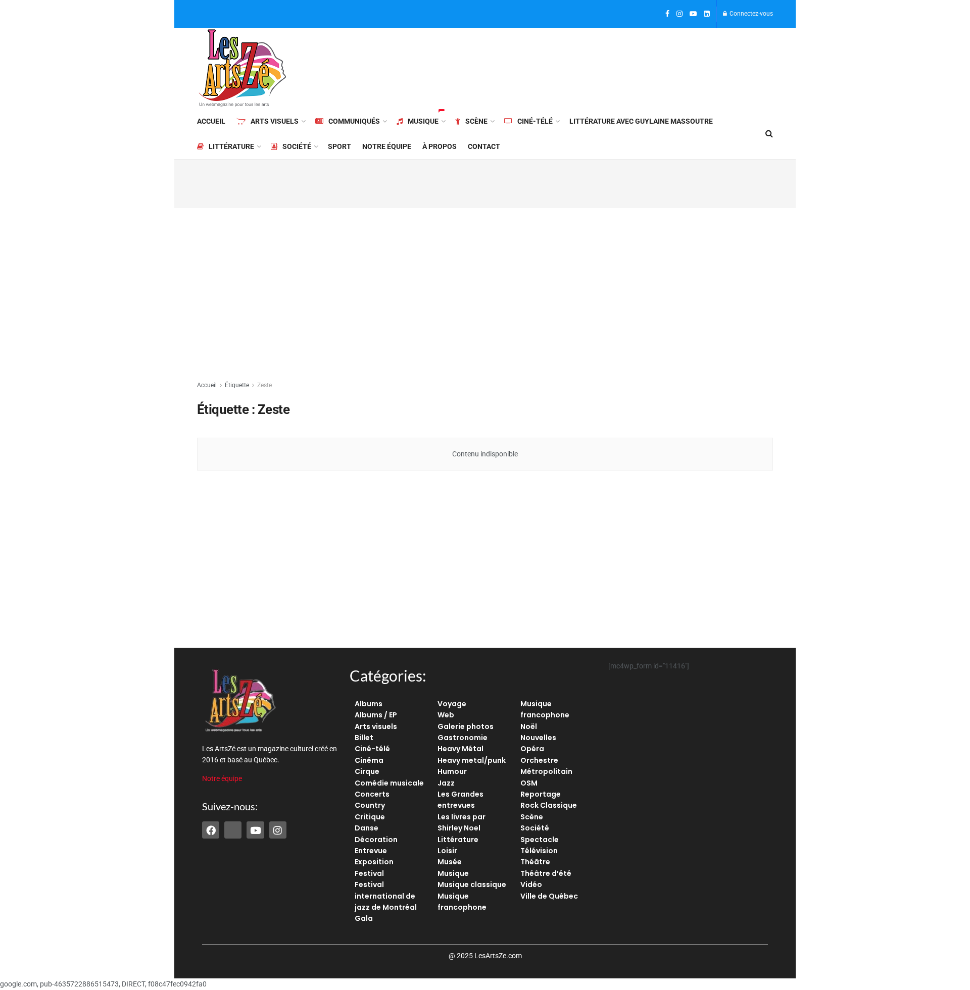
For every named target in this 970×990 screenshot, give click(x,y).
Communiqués (354, 121)
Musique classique (472, 884)
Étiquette (237, 385)
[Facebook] (210, 830)
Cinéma (369, 760)
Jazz (446, 783)
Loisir (447, 851)
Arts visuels (275, 121)
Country (370, 805)
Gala (364, 918)
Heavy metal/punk (472, 760)
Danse (366, 828)
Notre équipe (386, 146)
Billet (364, 738)
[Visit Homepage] (242, 68)
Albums (368, 704)
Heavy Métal (460, 749)
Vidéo (531, 884)
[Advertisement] (589, 66)
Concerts (372, 794)
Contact (484, 146)
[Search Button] (769, 133)
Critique (370, 817)
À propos (439, 146)
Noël (528, 726)
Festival (369, 873)
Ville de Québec (549, 896)
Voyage (452, 704)
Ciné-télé (535, 121)
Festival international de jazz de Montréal (386, 895)
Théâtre (535, 862)
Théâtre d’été (545, 873)
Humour (452, 771)
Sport (339, 146)
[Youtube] (255, 830)
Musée (450, 862)
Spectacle (539, 840)
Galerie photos (466, 726)
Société (296, 146)
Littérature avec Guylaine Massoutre (641, 121)
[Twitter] (232, 830)
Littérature (231, 146)
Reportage (540, 794)
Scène (476, 121)
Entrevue (371, 851)
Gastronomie (463, 738)
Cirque (367, 771)
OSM (529, 783)
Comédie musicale (389, 783)
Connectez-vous (750, 13)
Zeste (264, 385)
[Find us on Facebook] (667, 14)
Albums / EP (376, 715)
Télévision (539, 851)
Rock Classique (548, 805)
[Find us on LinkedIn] (707, 14)
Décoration (376, 840)
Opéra (532, 749)
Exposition (374, 862)
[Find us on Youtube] (693, 14)
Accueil (211, 121)
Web (446, 715)
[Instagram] (277, 830)
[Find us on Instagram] (679, 14)
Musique (423, 121)
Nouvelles (538, 738)
